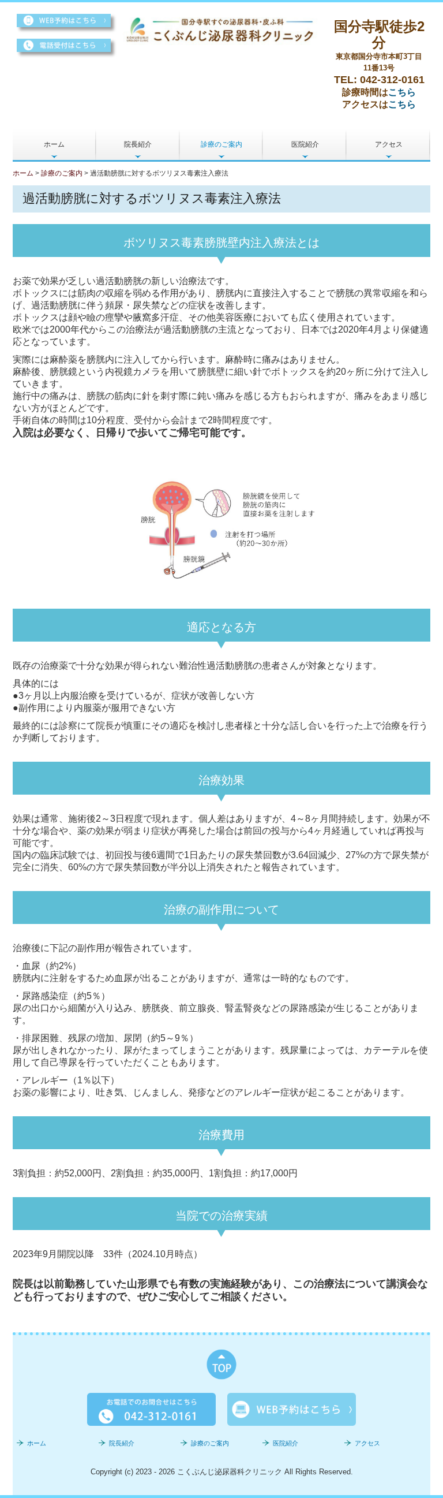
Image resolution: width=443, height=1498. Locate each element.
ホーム (54, 144)
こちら (402, 92)
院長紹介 (138, 144)
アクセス (389, 144)
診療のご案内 (221, 144)
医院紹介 (305, 144)
